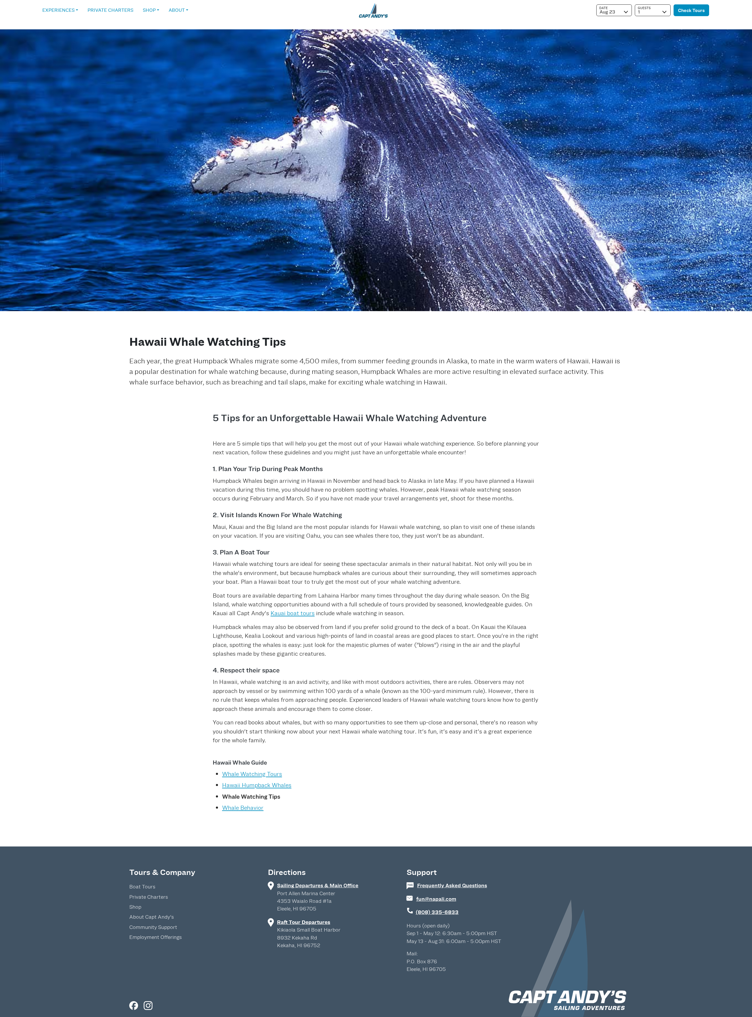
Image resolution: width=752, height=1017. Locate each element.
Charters (110, 10)
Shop (149, 10)
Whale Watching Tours (252, 774)
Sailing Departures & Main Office (317, 885)
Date (603, 8)
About (177, 10)
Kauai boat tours (293, 613)
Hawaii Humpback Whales (256, 785)
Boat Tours (142, 886)
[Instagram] (148, 1005)
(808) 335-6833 (437, 912)
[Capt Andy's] (373, 9)
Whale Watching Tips (251, 796)
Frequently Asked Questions (452, 885)
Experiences (58, 10)
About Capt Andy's (151, 916)
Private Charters (148, 896)
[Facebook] (134, 1005)
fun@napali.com (436, 899)
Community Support (153, 927)
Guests (644, 8)
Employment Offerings (155, 937)
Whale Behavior (242, 808)
